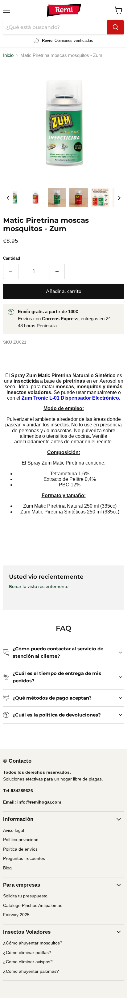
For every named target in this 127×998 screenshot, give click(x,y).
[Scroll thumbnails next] (119, 197)
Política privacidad (21, 839)
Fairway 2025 (16, 914)
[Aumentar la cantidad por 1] (57, 271)
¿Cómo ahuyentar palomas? (31, 971)
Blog (7, 867)
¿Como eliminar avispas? (28, 961)
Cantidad (11, 258)
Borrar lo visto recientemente (38, 586)
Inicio (8, 55)
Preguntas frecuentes (24, 858)
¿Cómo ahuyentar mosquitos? (32, 942)
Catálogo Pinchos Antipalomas (32, 905)
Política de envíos (20, 849)
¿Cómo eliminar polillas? (27, 952)
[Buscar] (115, 27)
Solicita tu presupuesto (25, 895)
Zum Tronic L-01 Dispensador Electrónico (70, 398)
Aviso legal (13, 830)
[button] (14, 197)
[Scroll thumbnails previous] (8, 197)
